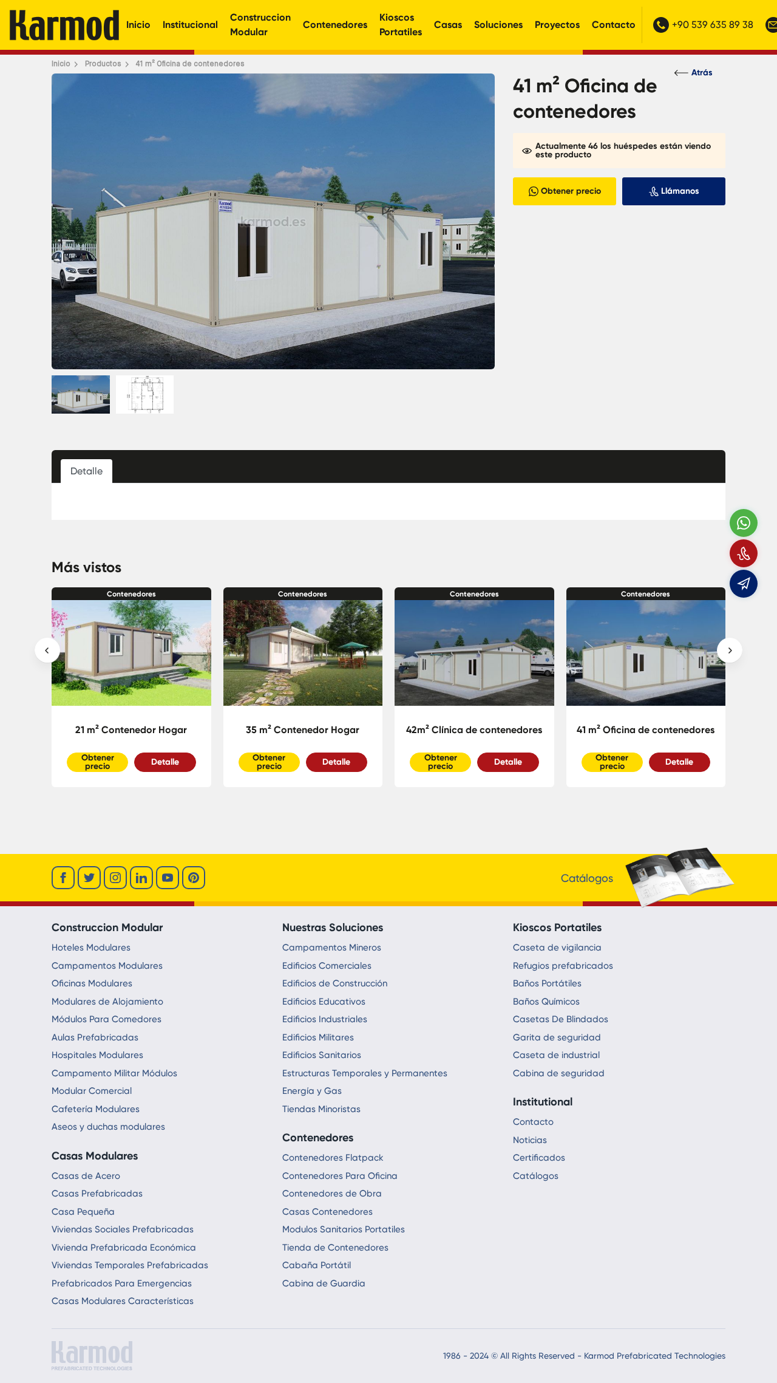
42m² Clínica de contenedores (303, 730)
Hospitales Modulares (97, 1055)
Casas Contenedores (327, 1211)
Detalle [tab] (86, 471)
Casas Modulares (95, 1156)
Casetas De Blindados (560, 1019)
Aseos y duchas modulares (108, 1126)
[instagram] (115, 877)
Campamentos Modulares (107, 965)
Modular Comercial (92, 1090)
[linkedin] (141, 877)
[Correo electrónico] (744, 584)
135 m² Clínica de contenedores (646, 730)
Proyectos (557, 24)
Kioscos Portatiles (400, 25)
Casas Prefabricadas (97, 1193)
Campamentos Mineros (331, 947)
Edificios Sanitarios (321, 1055)
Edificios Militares (318, 1037)
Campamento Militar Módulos (114, 1073)
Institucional (190, 24)
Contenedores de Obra (332, 1193)
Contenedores (335, 24)
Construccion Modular (260, 25)
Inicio (138, 24)
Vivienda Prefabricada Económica (124, 1247)
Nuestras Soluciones (332, 927)
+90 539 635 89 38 (712, 24)
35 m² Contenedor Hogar (131, 730)
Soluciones (498, 24)
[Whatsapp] (744, 523)
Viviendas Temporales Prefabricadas (130, 1265)
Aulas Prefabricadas (95, 1037)
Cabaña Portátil (316, 1265)
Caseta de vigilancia (557, 947)
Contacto (614, 24)
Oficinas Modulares (92, 983)
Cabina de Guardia (323, 1283)
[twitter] (89, 877)
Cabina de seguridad (559, 1073)
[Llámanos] (744, 553)
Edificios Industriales (324, 1019)
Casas (448, 24)
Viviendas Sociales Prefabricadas (123, 1229)
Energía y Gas (312, 1090)
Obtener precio (97, 762)
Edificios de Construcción (334, 983)
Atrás (702, 72)
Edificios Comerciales (327, 965)
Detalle (165, 762)
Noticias (530, 1140)
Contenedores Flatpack (333, 1157)
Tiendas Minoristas (321, 1109)
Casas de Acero (86, 1175)
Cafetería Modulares (96, 1109)
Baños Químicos (546, 1001)
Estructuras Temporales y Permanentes (364, 1073)
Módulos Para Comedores (106, 1019)
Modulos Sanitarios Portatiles (343, 1229)
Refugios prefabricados (563, 965)
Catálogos (535, 1175)
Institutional (542, 1101)
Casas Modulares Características (123, 1301)
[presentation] (47, 650)
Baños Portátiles (547, 983)
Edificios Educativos (323, 1001)
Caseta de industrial (556, 1055)
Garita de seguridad (557, 1037)
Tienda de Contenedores (335, 1247)
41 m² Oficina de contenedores (474, 730)
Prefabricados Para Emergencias (122, 1283)
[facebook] (63, 877)
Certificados (539, 1157)
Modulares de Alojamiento (107, 1001)
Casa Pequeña (83, 1211)
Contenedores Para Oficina (340, 1175)
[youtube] (167, 877)
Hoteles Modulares (91, 947)
